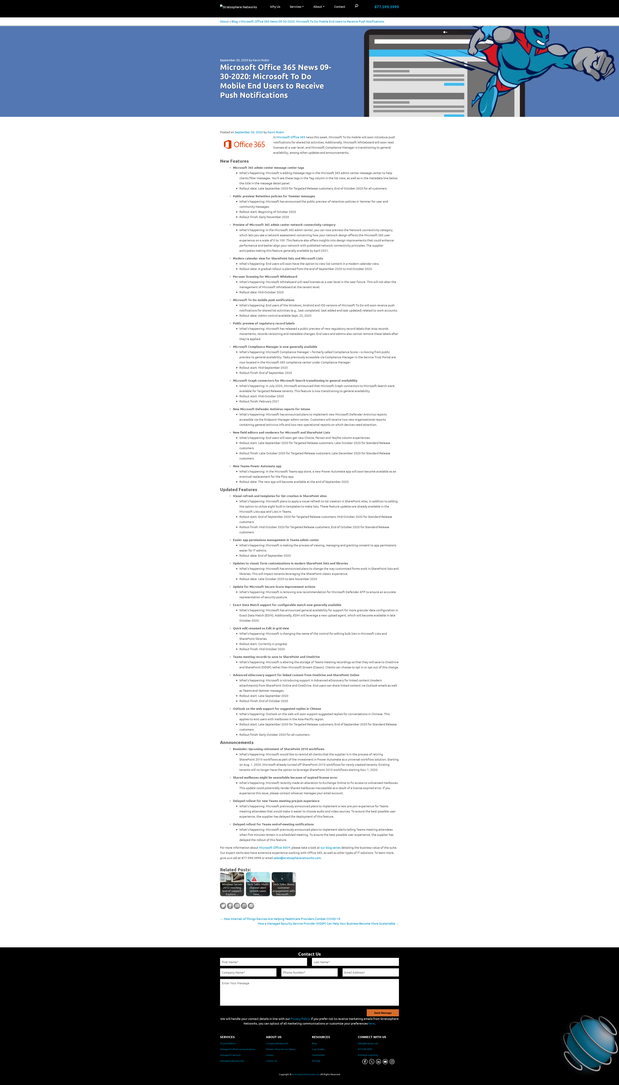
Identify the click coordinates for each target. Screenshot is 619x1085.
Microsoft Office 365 (290, 137)
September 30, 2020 (234, 60)
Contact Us (271, 1060)
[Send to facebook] (230, 906)
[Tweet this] (223, 906)
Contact (339, 6)
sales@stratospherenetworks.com (297, 858)
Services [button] (295, 6)
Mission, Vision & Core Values (280, 1049)
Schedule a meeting (368, 1054)
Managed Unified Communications (237, 1049)
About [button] (317, 6)
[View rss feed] (251, 906)
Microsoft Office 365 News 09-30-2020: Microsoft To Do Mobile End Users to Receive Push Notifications (312, 21)
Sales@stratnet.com (368, 1043)
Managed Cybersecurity (232, 1060)
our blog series (330, 847)
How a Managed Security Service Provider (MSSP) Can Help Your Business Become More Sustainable (328, 923)
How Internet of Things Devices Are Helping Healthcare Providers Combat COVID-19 (280, 919)
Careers (270, 1054)
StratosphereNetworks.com (306, 1074)
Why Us (275, 6)
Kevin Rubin (261, 60)
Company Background (277, 1043)
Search (356, 6)
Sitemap (316, 1060)
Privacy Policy (300, 1019)
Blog (234, 21)
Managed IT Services (230, 1054)
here (371, 1023)
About (224, 21)
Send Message (383, 1012)
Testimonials (318, 1054)
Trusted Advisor (228, 1043)
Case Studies (318, 1049)
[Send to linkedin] (237, 906)
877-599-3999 (365, 1049)
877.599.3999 (386, 6)
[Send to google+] (244, 906)
